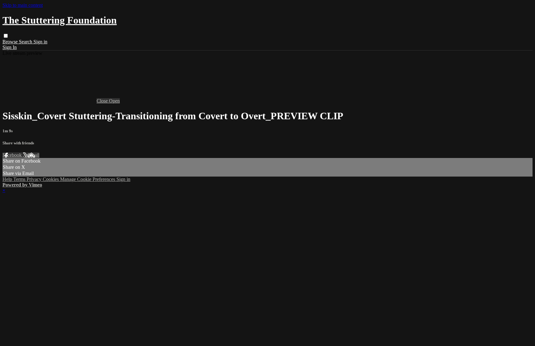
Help (7, 179)
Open (114, 100)
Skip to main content (22, 5)
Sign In (9, 47)
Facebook (12, 155)
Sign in (40, 41)
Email (33, 155)
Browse (10, 41)
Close (103, 100)
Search (26, 41)
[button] (6, 36)
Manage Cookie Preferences (88, 179)
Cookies (51, 179)
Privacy (35, 179)
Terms (20, 179)
